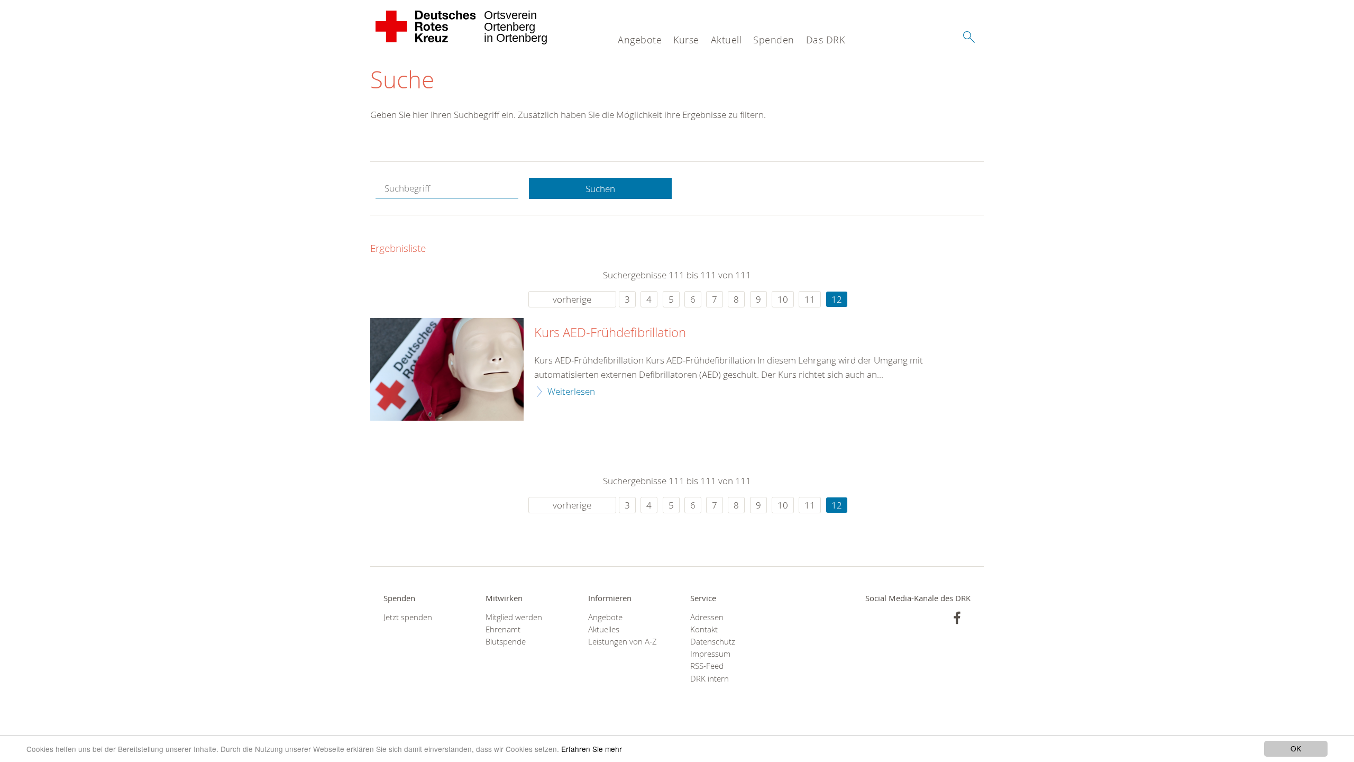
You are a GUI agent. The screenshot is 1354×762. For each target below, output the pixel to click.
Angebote (640, 39)
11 (809, 299)
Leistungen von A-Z (622, 642)
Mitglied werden (514, 617)
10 (782, 299)
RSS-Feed (707, 666)
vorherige (572, 299)
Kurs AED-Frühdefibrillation (610, 333)
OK (1296, 748)
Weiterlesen (571, 391)
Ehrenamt (503, 629)
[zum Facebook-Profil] (957, 617)
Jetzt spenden (407, 617)
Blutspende (506, 642)
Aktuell (726, 39)
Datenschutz (712, 642)
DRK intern (709, 679)
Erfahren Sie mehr (591, 748)
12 (836, 299)
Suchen (600, 189)
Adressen (707, 617)
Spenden (773, 39)
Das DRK (825, 39)
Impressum (710, 654)
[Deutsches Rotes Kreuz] (426, 26)
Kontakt (704, 629)
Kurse (686, 39)
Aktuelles (603, 629)
